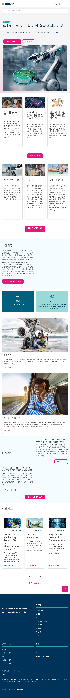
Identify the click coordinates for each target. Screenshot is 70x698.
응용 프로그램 (6, 644)
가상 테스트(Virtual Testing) (11, 671)
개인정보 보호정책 (37, 679)
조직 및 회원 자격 (41, 621)
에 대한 (38, 605)
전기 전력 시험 (6, 653)
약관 (37, 635)
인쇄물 (20, 679)
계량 (3, 674)
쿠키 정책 (26, 679)
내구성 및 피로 (6, 663)
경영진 (38, 614)
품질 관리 (39, 632)
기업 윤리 (39, 625)
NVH (3, 656)
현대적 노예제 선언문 (9, 679)
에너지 (38, 660)
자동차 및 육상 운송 (42, 656)
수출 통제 (39, 628)
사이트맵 (47, 679)
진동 (3, 667)
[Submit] (4, 11)
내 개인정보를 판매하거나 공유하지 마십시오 (21, 681)
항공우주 (39, 653)
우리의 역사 (40, 610)
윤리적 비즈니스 (57, 679)
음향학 (4, 649)
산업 (37, 644)
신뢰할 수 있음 (6, 660)
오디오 (38, 649)
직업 (37, 617)
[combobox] (35, 10)
